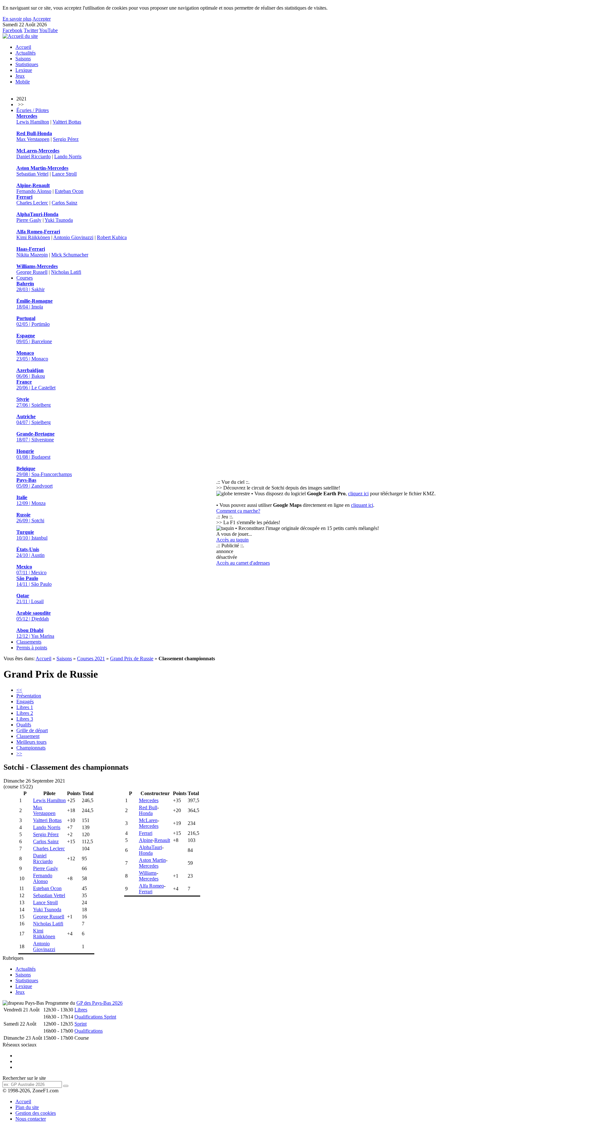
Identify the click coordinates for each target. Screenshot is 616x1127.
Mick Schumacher (69, 254)
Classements (28, 642)
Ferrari (145, 833)
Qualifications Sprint (95, 1016)
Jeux (20, 76)
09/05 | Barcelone (34, 338)
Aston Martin (152, 860)
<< (19, 690)
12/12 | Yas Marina (35, 633)
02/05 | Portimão (33, 321)
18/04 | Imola (34, 303)
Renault (162, 840)
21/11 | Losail (30, 598)
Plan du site (27, 1107)
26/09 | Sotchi (30, 517)
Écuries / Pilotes (32, 110)
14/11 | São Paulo (34, 581)
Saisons (23, 58)
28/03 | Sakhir (30, 286)
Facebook (12, 30)
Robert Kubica (112, 237)
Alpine (146, 840)
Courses (24, 278)
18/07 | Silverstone (35, 436)
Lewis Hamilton (32, 122)
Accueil (23, 47)
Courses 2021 (91, 658)
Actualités (25, 53)
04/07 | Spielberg (33, 419)
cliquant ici (362, 505)
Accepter (41, 19)
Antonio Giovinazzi (73, 237)
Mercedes (148, 800)
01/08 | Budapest (33, 454)
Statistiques (26, 64)
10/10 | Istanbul (31, 535)
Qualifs (23, 724)
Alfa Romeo (151, 886)
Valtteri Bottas (67, 122)
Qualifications (88, 1031)
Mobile (22, 81)
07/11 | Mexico (31, 569)
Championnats (31, 747)
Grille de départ (32, 730)
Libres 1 (24, 707)
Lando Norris (67, 156)
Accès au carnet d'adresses (243, 563)
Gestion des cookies (35, 1113)
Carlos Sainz (64, 202)
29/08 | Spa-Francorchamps (44, 471)
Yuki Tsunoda (59, 220)
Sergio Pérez (66, 139)
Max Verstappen (32, 139)
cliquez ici (358, 493)
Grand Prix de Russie (131, 658)
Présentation (28, 695)
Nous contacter (30, 1119)
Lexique (23, 70)
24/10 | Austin (30, 552)
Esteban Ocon (69, 191)
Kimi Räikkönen (33, 237)
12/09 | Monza (31, 500)
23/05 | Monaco (32, 355)
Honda (146, 813)
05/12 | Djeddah (33, 615)
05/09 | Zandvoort (34, 483)
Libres (80, 1009)
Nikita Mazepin (32, 254)
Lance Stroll (64, 174)
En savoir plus (17, 19)
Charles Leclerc (32, 202)
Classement (27, 736)
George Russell (31, 272)
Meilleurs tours (31, 742)
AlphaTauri (150, 847)
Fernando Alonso (33, 191)
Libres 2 (24, 713)
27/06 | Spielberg (33, 402)
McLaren (148, 820)
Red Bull (148, 807)
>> (19, 753)
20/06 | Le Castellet (36, 384)
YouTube (48, 30)
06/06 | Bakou (30, 373)
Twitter (31, 30)
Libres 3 (24, 719)
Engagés (25, 701)
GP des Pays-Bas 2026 (99, 1003)
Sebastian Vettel (32, 174)
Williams (148, 873)
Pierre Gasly (28, 220)
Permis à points (31, 647)
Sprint (80, 1024)
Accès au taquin (232, 539)
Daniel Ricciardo (33, 156)
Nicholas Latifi (66, 272)
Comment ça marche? (238, 511)
